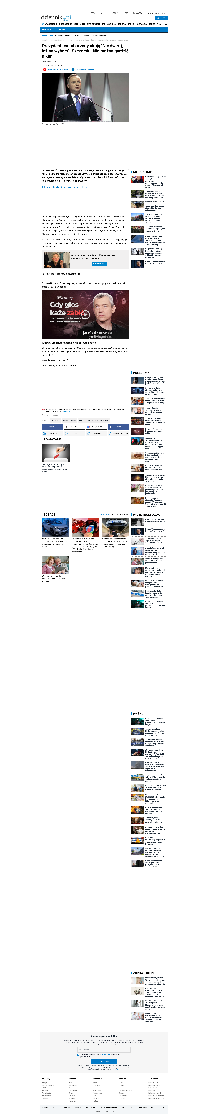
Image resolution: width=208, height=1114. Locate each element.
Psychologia (123, 1096)
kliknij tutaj (116, 1069)
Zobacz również (99, 264)
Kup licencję (66, 411)
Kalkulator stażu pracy (155, 1088)
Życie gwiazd (97, 1093)
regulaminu (105, 1054)
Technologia (73, 1085)
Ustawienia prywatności (148, 1107)
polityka (70, 40)
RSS (164, 1107)
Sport (71, 1093)
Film (94, 1096)
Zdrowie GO (68, 36)
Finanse (121, 1085)
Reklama (66, 1107)
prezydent (55, 420)
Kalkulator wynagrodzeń (156, 1098)
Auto (70, 1083)
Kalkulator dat (153, 1083)
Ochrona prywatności (108, 1107)
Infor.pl (44, 1083)
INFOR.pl (92, 13)
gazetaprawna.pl (153, 13)
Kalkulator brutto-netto (156, 1096)
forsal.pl (103, 13)
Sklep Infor (45, 1098)
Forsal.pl (45, 1090)
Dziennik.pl (73, 1079)
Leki (120, 1088)
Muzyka (96, 1098)
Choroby (122, 1093)
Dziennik (44, 40)
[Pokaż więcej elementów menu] (166, 24)
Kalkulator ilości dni (154, 1085)
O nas (55, 1107)
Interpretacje (46, 1096)
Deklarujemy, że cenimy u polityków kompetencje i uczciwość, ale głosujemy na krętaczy (54, 467)
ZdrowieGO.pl (138, 13)
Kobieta (95, 1083)
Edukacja (96, 1088)
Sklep (164, 13)
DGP (126, 13)
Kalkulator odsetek (154, 1093)
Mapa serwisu (127, 1107)
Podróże (72, 1098)
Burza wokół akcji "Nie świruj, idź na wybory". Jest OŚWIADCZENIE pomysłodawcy (93, 256)
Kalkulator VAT (153, 1090)
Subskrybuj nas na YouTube (57, 69)
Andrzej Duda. (69, 420)
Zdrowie (72, 1096)
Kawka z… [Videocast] (83, 36)
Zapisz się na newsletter (85, 69)
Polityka (61, 30)
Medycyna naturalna (126, 1090)
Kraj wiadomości (120, 514)
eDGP (44, 1088)
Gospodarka (73, 1088)
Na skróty (46, 1079)
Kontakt (45, 1107)
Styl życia (122, 1098)
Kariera (78, 1107)
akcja (81, 420)
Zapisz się (104, 1061)
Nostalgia (59, 36)
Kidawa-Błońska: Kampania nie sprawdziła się (65, 187)
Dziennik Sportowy (100, 36)
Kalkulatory (153, 1079)
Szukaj (163, 18)
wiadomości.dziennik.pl (57, 40)
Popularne (105, 514)
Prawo (121, 1083)
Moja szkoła (97, 1090)
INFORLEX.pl (115, 13)
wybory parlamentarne (98, 420)
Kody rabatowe (98, 1085)
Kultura (95, 1101)
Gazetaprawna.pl (48, 1085)
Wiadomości (47, 30)
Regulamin (90, 1107)
